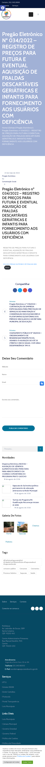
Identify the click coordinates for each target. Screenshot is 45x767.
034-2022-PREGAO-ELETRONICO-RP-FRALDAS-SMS (20, 264)
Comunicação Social (9, 181)
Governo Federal (9, 734)
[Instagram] (37, 608)
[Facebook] (15, 290)
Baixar (7, 267)
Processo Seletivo (9, 573)
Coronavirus (35, 569)
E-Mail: (21, 669)
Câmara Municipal (10, 724)
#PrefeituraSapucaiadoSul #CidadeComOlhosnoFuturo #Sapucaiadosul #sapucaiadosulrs (19, 562)
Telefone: (15, 666)
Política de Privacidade (12, 743)
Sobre (4, 602)
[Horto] (9, 527)
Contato (23, 602)
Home (4, 128)
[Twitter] (20, 290)
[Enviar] (40, 449)
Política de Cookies (10, 738)
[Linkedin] (30, 290)
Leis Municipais (9, 706)
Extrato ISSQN (8, 687)
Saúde (33, 573)
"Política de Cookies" (24, 756)
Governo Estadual (10, 729)
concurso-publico (9, 569)
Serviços (13, 602)
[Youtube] (41, 608)
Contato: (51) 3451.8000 (11, 2)
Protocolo (6, 697)
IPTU (4, 682)
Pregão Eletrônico (24, 128)
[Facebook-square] (33, 608)
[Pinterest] (25, 290)
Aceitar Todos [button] (27, 762)
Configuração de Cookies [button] (11, 762)
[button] (2, 8)
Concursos (23, 569)
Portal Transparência (11, 702)
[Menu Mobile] (31, 14)
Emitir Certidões (9, 692)
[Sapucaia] (22, 527)
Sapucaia (23, 573)
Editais (12, 128)
